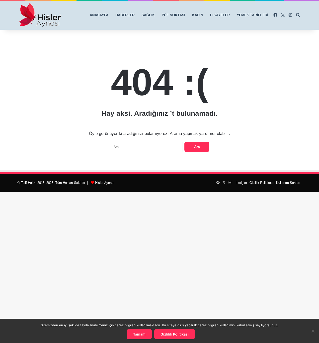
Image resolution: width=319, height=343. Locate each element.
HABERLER (125, 15)
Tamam (139, 334)
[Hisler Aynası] (40, 15)
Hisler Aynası (104, 183)
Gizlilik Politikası (261, 183)
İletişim (242, 183)
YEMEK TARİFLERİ (252, 15)
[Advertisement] (159, 267)
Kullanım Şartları (288, 183)
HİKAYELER (220, 15)
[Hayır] (312, 331)
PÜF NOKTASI (173, 15)
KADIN (197, 15)
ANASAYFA (99, 15)
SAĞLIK (148, 15)
